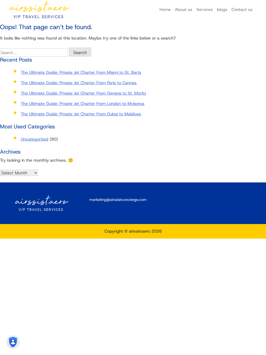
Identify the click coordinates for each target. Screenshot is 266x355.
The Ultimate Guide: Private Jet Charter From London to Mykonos (82, 103)
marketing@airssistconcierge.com (118, 199)
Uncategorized (34, 139)
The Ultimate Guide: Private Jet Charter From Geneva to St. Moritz (83, 93)
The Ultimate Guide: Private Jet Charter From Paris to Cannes (79, 83)
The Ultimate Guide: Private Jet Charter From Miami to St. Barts (81, 72)
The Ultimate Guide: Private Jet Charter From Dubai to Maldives (81, 114)
